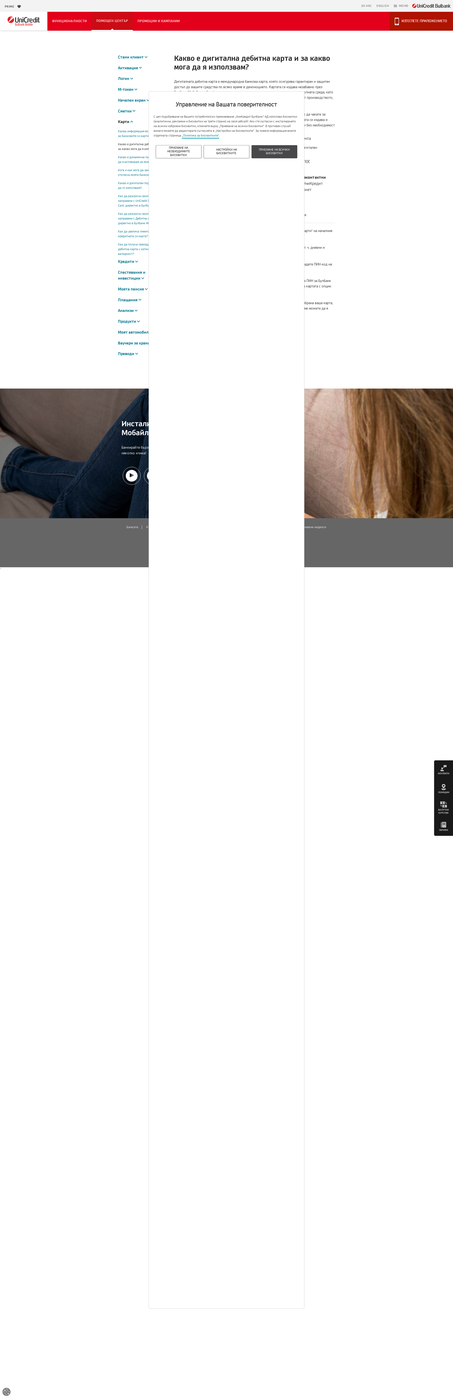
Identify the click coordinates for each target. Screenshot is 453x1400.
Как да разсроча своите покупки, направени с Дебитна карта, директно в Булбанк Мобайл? (141, 218)
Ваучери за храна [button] (136, 343)
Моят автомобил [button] (135, 332)
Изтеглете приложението (424, 21)
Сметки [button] (126, 111)
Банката (132, 527)
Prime (11, 6)
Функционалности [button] (69, 21)
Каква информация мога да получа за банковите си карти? (142, 133)
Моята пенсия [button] (133, 289)
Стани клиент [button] (132, 57)
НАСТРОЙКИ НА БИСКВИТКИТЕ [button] (226, 151)
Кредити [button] (128, 261)
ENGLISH (383, 6)
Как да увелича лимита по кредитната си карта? (136, 234)
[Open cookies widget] (6, 1393)
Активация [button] (130, 68)
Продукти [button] (129, 321)
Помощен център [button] (112, 21)
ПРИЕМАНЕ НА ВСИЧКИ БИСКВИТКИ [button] (274, 151)
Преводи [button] (128, 353)
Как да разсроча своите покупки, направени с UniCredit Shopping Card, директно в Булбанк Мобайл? (141, 200)
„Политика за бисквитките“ (200, 135)
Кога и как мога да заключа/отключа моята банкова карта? (139, 172)
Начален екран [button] (133, 100)
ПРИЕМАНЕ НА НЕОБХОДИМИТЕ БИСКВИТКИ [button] (178, 151)
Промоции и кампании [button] (159, 21)
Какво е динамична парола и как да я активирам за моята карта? (140, 159)
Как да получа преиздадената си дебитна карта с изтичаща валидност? (140, 249)
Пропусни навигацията (337, 6)
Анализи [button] (128, 310)
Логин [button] (125, 78)
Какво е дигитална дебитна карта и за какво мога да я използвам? (142, 146)
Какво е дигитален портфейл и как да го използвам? (141, 185)
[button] (401, 6)
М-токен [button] (127, 89)
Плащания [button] (129, 300)
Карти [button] (124, 121)
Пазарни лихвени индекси (307, 527)
